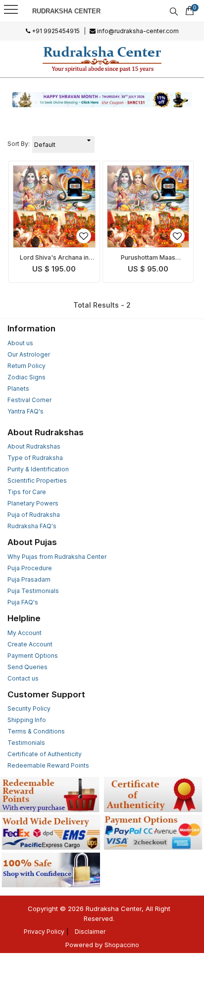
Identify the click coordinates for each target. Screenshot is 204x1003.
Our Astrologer (28, 354)
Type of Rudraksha (35, 457)
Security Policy (29, 708)
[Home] (102, 59)
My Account (24, 633)
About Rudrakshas (33, 446)
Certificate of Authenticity (44, 754)
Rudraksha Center (66, 11)
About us (20, 343)
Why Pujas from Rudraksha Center (56, 556)
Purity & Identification (38, 469)
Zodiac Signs (26, 377)
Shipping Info (26, 720)
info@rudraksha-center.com (137, 31)
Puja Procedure (29, 568)
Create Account (29, 644)
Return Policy (26, 365)
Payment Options (32, 655)
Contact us (23, 678)
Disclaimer (90, 931)
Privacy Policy (44, 931)
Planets (18, 388)
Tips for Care (26, 492)
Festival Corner (29, 400)
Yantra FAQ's (25, 411)
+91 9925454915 (55, 31)
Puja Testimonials (33, 590)
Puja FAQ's (22, 602)
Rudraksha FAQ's (31, 526)
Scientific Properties (37, 480)
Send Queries (27, 667)
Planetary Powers (32, 503)
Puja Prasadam (29, 579)
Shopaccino (121, 945)
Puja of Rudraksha (33, 514)
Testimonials (26, 742)
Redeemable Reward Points (48, 765)
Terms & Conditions (36, 731)
